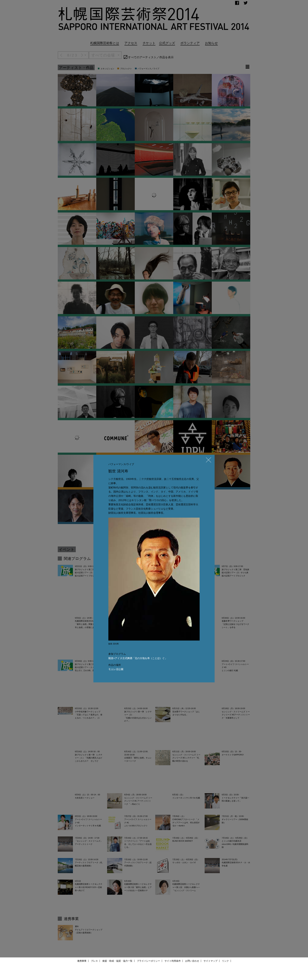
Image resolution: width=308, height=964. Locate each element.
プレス (94, 961)
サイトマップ (210, 961)
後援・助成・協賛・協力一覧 (117, 961)
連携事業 (81, 961)
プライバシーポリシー (148, 961)
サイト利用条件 (173, 961)
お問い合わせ (192, 961)
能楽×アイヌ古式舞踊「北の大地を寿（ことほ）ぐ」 (137, 658)
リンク (225, 961)
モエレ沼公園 (115, 669)
